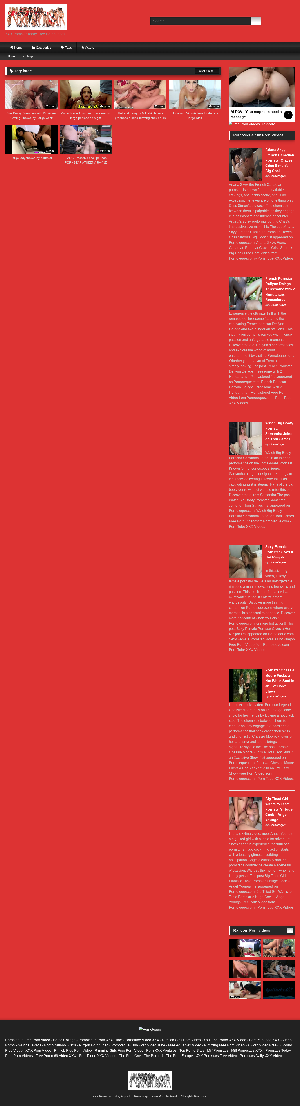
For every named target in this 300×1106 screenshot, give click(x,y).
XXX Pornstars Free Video (216, 1056)
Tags (68, 47)
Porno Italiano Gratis (60, 1045)
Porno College (64, 1040)
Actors (89, 47)
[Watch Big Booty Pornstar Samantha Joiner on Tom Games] (245, 453)
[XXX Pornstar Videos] (36, 17)
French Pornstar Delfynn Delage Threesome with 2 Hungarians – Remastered (280, 289)
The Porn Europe (179, 1056)
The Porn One (130, 1056)
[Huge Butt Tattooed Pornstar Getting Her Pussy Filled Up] (279, 948)
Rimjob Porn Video (93, 1045)
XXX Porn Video (38, 1050)
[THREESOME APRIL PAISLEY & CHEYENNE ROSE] (279, 969)
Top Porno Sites (191, 1050)
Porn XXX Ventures (161, 1050)
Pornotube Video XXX (142, 1040)
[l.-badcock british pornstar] (245, 969)
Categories (43, 47)
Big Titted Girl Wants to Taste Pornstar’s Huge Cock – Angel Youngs (279, 809)
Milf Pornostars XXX (247, 1050)
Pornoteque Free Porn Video (27, 1040)
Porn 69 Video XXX (264, 1040)
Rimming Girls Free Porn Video (119, 1050)
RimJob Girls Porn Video (181, 1040)
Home (18, 47)
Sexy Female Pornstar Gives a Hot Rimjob (279, 552)
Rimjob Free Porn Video (73, 1050)
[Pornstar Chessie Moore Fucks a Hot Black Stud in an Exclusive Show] (245, 700)
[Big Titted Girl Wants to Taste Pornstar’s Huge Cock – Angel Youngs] (245, 829)
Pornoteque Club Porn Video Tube (138, 1045)
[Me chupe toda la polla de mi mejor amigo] (279, 990)
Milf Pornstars (217, 1050)
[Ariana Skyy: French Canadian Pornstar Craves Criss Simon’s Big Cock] (245, 180)
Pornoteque (277, 176)
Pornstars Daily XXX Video (261, 1056)
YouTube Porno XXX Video (225, 1040)
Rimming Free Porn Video (224, 1045)
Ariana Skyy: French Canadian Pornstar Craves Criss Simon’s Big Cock (279, 160)
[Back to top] (286, 1093)
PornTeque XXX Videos (97, 1056)
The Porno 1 (153, 1056)
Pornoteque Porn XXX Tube (100, 1040)
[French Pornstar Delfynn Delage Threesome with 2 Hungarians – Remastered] (245, 309)
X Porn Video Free (262, 1045)
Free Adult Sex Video (184, 1045)
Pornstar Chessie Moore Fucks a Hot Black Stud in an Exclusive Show (279, 680)
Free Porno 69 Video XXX (56, 1056)
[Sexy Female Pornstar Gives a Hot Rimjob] (245, 577)
